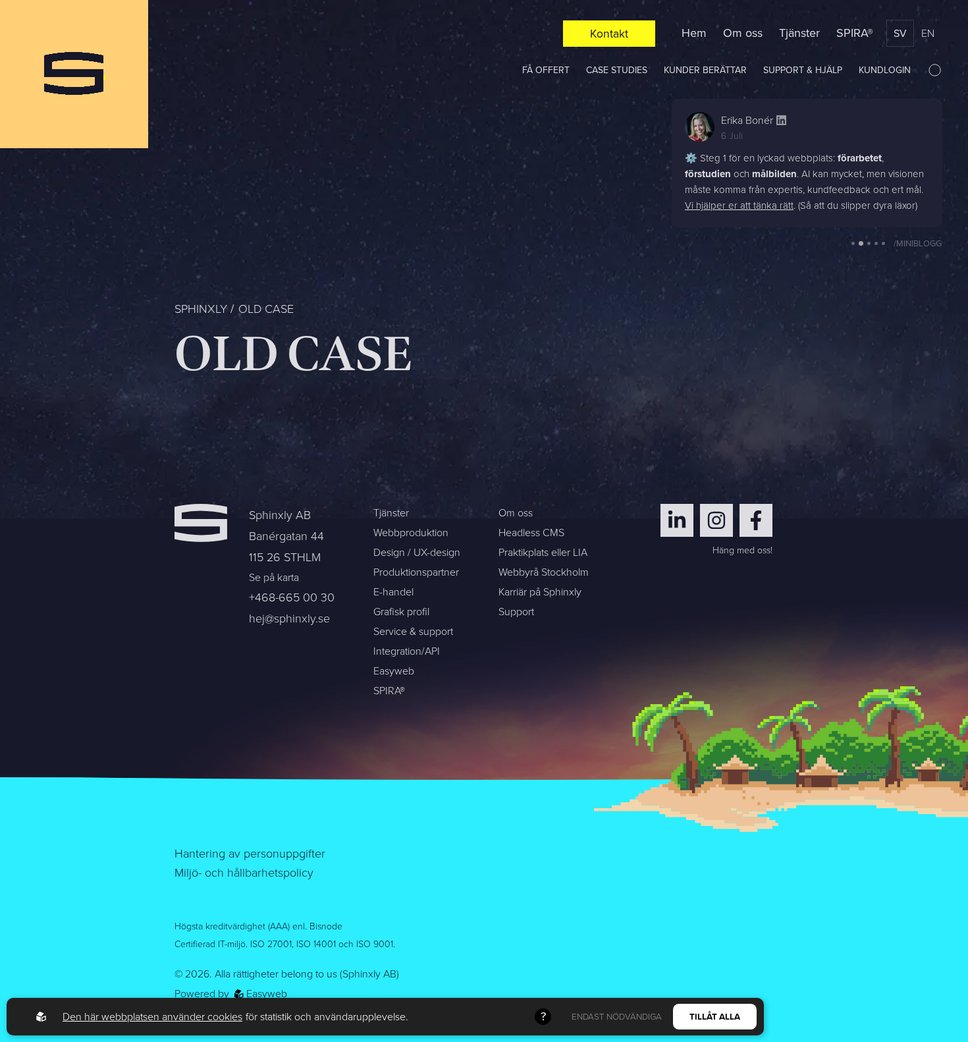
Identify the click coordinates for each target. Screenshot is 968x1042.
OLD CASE (266, 308)
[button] (853, 243)
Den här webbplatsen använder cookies (152, 1016)
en (927, 33)
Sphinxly (201, 308)
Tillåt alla (714, 1016)
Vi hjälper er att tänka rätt (739, 205)
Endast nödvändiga (617, 1016)
